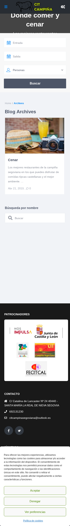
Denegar (35, 501)
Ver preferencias (35, 512)
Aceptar (35, 490)
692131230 (16, 411)
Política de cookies (33, 520)
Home (8, 103)
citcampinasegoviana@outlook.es (30, 417)
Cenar (13, 160)
